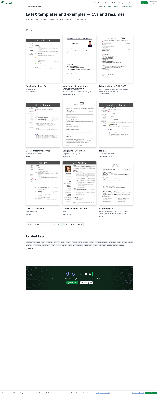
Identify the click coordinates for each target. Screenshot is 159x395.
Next (73, 224)
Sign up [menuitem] (144, 3)
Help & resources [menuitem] (131, 3)
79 (50, 224)
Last (80, 224)
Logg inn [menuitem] (154, 3)
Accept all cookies (151, 393)
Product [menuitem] (96, 3)
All (105, 7)
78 (46, 224)
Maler (109, 7)
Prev (37, 224)
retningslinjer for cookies (103, 393)
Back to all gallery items (33, 6)
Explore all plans (86, 283)
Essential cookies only (138, 393)
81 (58, 224)
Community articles (127, 7)
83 (67, 224)
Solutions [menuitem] (105, 3)
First (29, 224)
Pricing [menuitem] (121, 3)
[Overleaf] (6, 3)
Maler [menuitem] (114, 3)
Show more (30, 248)
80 (54, 224)
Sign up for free (72, 283)
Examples (116, 7)
